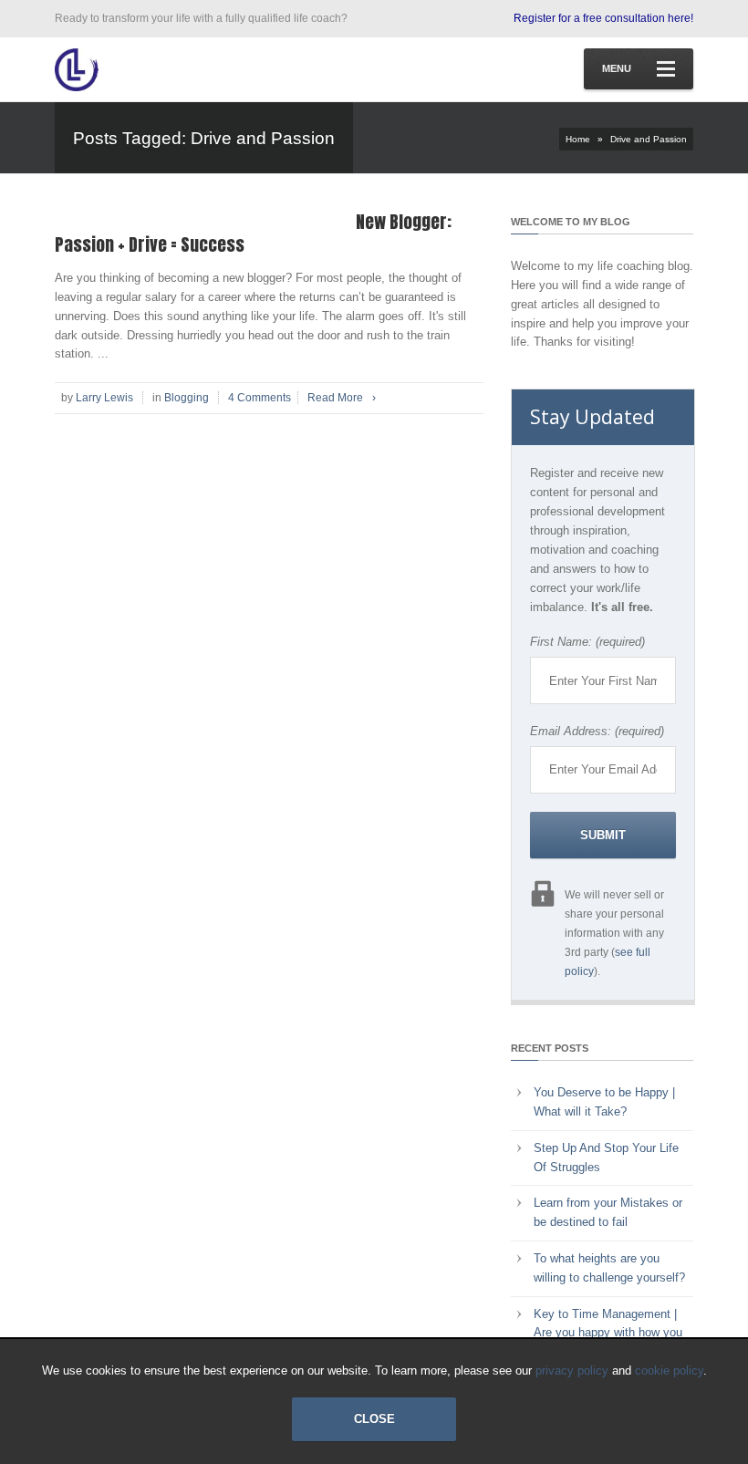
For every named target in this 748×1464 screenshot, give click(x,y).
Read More (341, 397)
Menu (616, 68)
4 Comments (259, 397)
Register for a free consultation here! (603, 18)
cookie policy (669, 1370)
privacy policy (571, 1370)
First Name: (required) (587, 642)
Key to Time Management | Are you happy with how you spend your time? (608, 1333)
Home (578, 139)
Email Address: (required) (597, 731)
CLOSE (374, 1419)
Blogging (186, 397)
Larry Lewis (104, 397)
